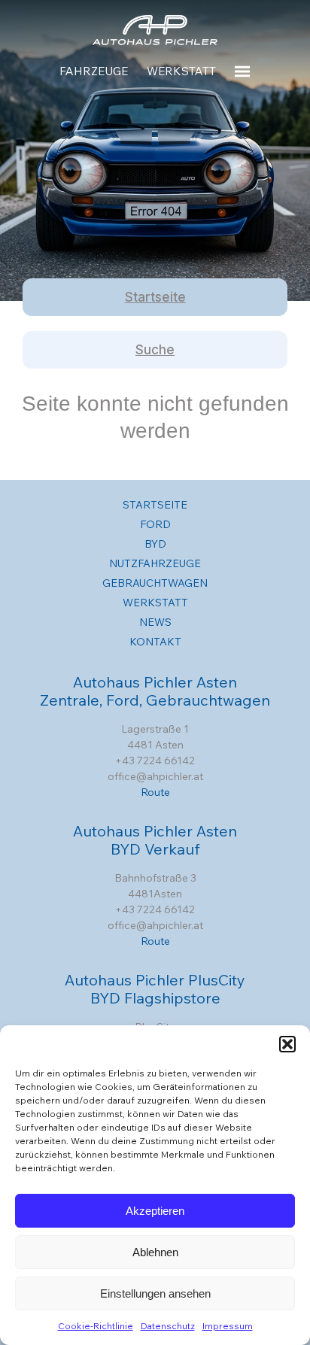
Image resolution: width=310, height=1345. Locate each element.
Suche (155, 349)
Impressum (227, 1325)
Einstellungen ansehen (155, 1293)
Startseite (155, 297)
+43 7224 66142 (155, 760)
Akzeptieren (155, 1210)
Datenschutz (168, 1325)
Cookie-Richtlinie (95, 1325)
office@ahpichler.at (155, 776)
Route (155, 792)
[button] (287, 1044)
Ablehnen (155, 1252)
